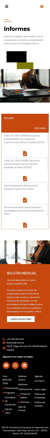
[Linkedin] (24, 365)
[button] (6, 6)
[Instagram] (15, 365)
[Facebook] (6, 365)
